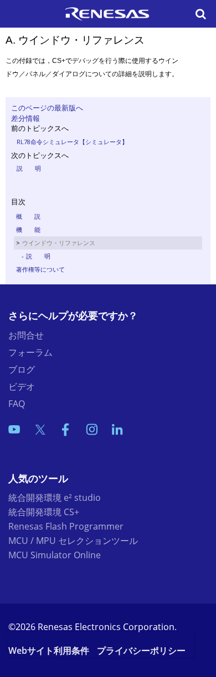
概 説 (28, 216)
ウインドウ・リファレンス (58, 243)
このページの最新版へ (47, 108)
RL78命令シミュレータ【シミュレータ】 (72, 141)
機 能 (28, 229)
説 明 (29, 168)
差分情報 (25, 118)
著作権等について (40, 269)
